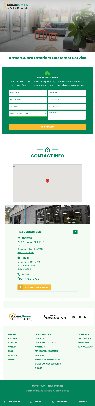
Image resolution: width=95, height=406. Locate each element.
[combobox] (28, 114)
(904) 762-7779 (28, 279)
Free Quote (62, 402)
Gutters (39, 338)
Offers (12, 359)
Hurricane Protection (47, 359)
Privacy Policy (38, 386)
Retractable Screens (46, 351)
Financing (83, 342)
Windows (40, 355)
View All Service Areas (36, 287)
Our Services (43, 334)
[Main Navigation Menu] (89, 5)
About (12, 334)
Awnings (40, 346)
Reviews (12, 355)
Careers (12, 342)
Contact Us (84, 338)
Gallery (12, 346)
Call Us (38, 402)
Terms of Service (55, 386)
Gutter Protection (45, 342)
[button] (47, 181)
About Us (13, 338)
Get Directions (25, 252)
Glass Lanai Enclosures (48, 363)
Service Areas (85, 346)
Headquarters (29, 232)
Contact (83, 334)
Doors (38, 368)
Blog (11, 351)
